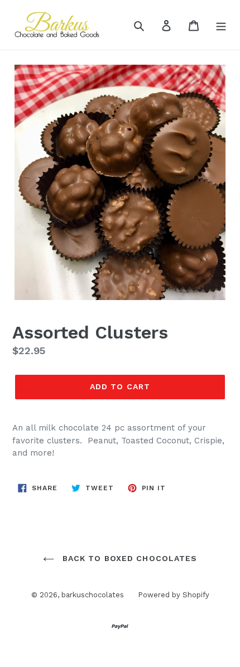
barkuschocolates (92, 595)
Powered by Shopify (173, 595)
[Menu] (221, 25)
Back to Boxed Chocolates (129, 558)
